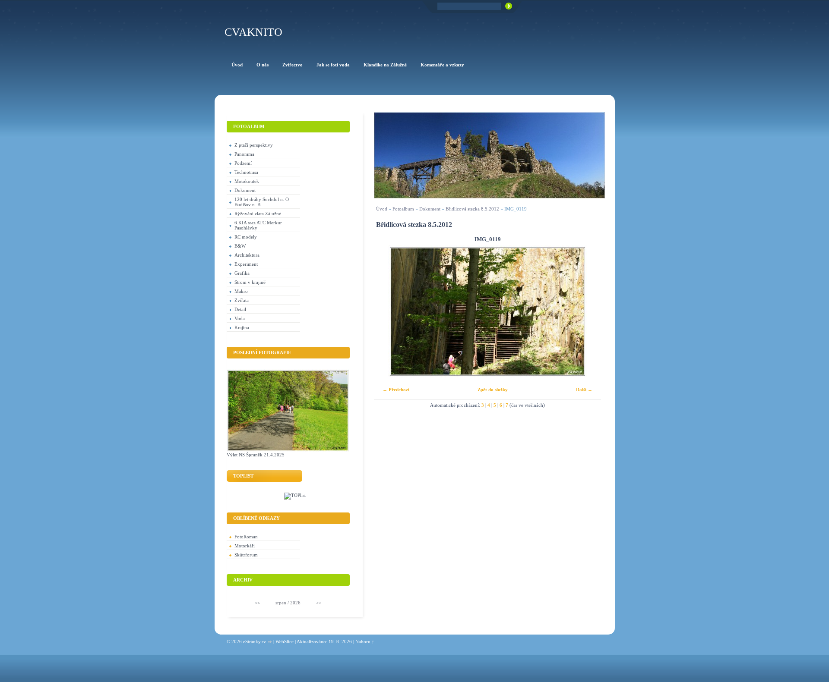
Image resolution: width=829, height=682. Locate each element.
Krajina (241, 327)
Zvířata (241, 300)
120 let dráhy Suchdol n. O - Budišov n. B (263, 202)
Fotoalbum (403, 208)
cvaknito (253, 32)
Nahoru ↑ (364, 641)
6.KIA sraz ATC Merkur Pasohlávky (258, 225)
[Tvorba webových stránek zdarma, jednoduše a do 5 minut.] (270, 642)
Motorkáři (244, 545)
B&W (240, 245)
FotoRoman (246, 536)
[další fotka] (587, 311)
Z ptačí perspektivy (253, 145)
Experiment (246, 264)
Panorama (244, 154)
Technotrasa (246, 172)
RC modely (245, 236)
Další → (584, 389)
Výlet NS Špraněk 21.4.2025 (256, 454)
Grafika (242, 273)
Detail (240, 309)
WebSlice (284, 641)
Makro (241, 291)
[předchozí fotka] (388, 311)
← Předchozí (396, 389)
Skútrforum (246, 554)
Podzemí (243, 163)
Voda (239, 318)
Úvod (381, 208)
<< (257, 602)
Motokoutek (246, 181)
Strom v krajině (250, 282)
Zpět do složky (493, 389)
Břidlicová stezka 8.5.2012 (472, 208)
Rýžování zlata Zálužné (257, 213)
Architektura (246, 255)
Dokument (429, 208)
